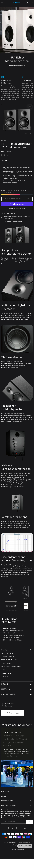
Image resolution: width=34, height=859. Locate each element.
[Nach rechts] (30, 133)
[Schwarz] (3, 155)
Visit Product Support (12, 713)
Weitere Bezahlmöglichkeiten (17, 208)
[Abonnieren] (29, 822)
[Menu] (2, 2)
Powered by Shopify (12, 845)
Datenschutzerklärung (13, 847)
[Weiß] (6, 155)
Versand (9, 163)
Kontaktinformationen (18, 849)
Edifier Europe (12, 842)
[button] (27, 2)
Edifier (3, 140)
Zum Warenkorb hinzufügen (17, 199)
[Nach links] (26, 133)
